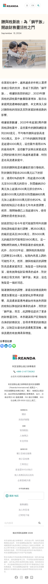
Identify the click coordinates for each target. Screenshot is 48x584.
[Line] (14, 346)
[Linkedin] (6, 346)
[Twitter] (10, 346)
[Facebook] (2, 346)
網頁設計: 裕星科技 (12, 536)
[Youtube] (26, 577)
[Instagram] (21, 577)
